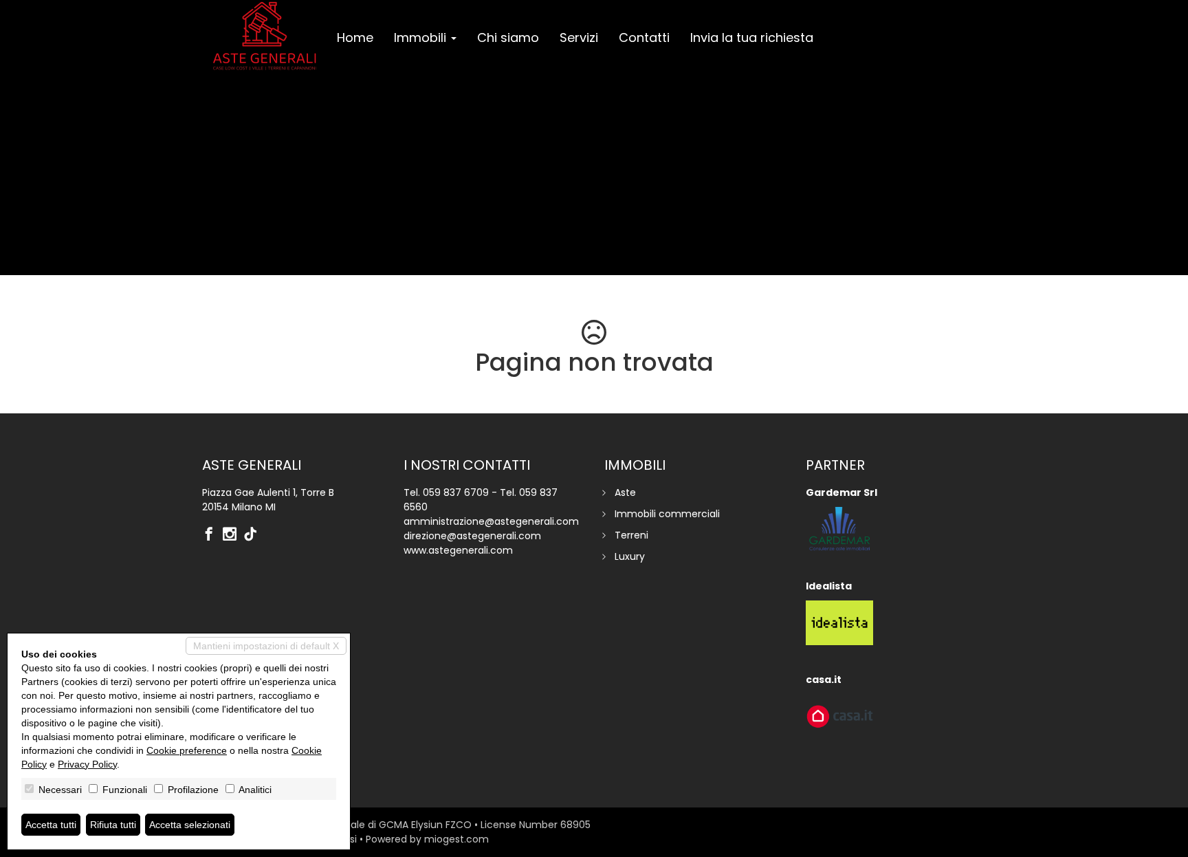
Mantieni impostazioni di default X (266, 645)
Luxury (630, 556)
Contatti (644, 37)
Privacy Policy (87, 764)
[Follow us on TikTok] (253, 535)
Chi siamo (508, 37)
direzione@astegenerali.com (472, 536)
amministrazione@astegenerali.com (491, 521)
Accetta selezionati (189, 824)
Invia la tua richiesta (751, 37)
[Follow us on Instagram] (233, 535)
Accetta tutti (50, 824)
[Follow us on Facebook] (212, 535)
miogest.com (456, 839)
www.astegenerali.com (458, 550)
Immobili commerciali (667, 514)
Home (355, 37)
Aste (625, 492)
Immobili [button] (422, 37)
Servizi (579, 37)
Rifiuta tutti (113, 824)
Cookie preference (186, 750)
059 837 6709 (456, 492)
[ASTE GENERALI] (264, 36)
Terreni (631, 535)
